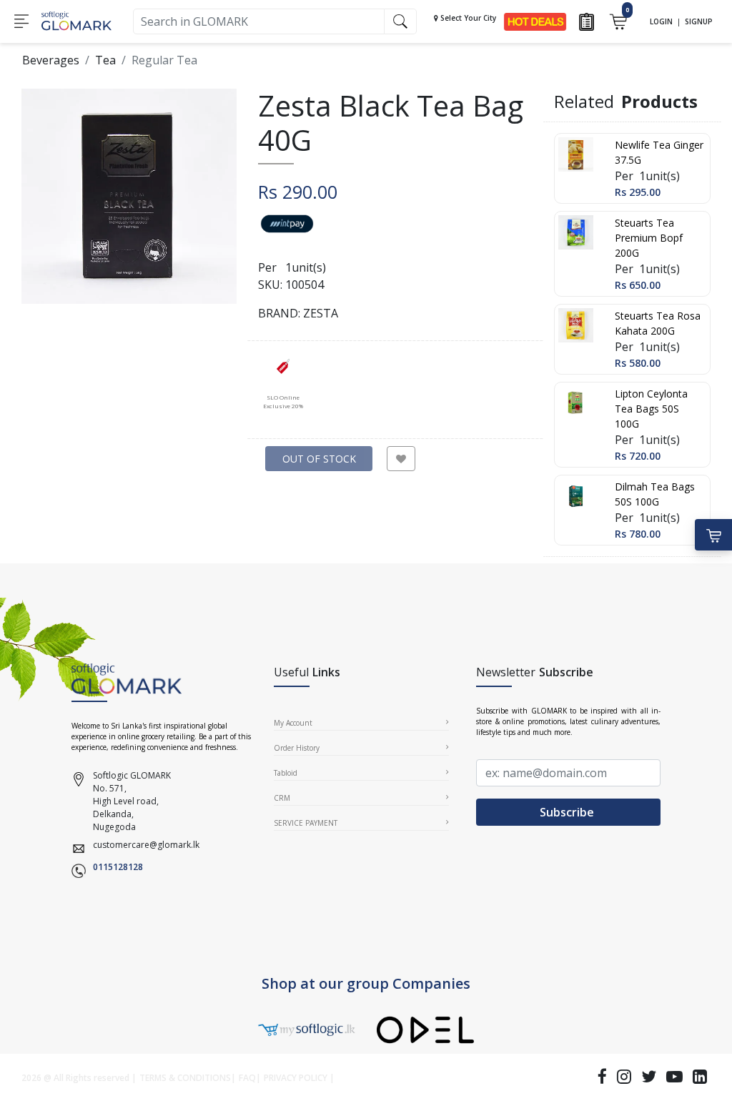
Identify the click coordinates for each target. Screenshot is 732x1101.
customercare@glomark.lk (146, 845)
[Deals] (535, 20)
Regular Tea (164, 60)
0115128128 (118, 867)
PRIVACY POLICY (295, 1078)
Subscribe (568, 812)
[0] (618, 20)
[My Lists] (586, 20)
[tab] (283, 383)
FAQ (247, 1078)
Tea (105, 60)
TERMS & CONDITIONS (185, 1078)
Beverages (50, 60)
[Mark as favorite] (401, 458)
